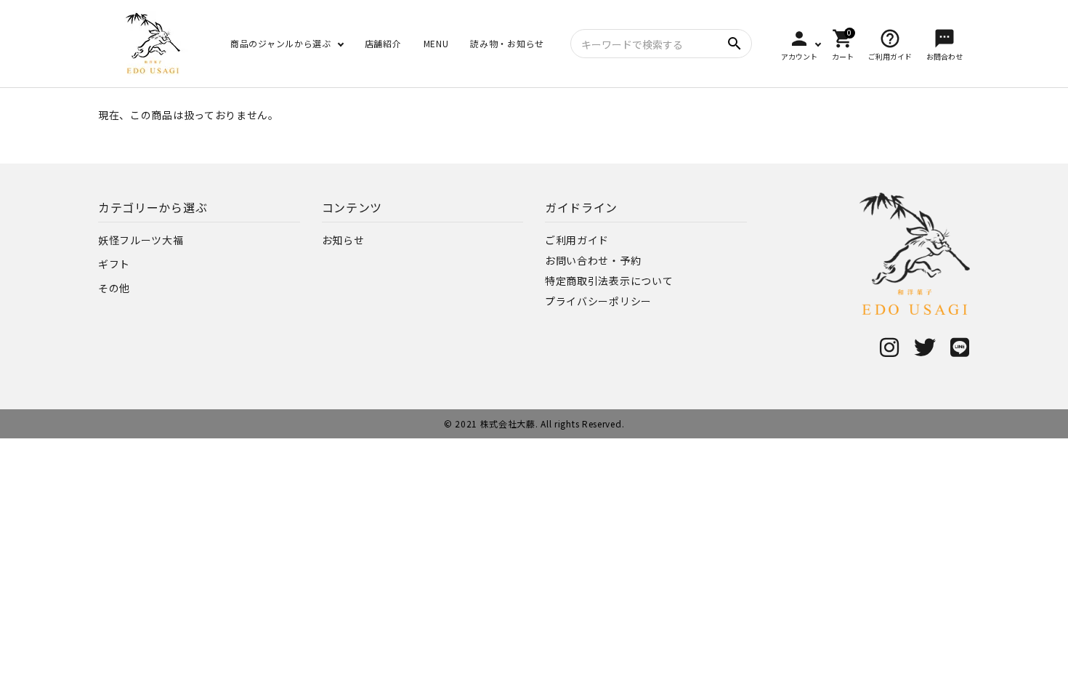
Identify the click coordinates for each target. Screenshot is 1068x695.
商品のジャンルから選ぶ (280, 43)
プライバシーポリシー (598, 301)
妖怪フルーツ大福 (141, 240)
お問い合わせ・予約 (593, 260)
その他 (114, 288)
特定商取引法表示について (609, 280)
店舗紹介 (383, 43)
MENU (436, 43)
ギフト (114, 264)
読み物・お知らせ (507, 43)
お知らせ (343, 240)
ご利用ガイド (577, 240)
